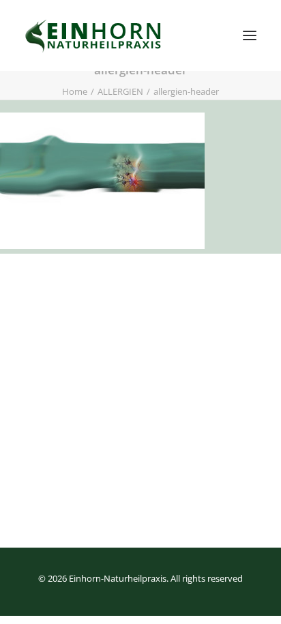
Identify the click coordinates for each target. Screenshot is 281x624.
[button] (249, 35)
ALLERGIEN (120, 91)
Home (74, 91)
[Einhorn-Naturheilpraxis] (94, 35)
